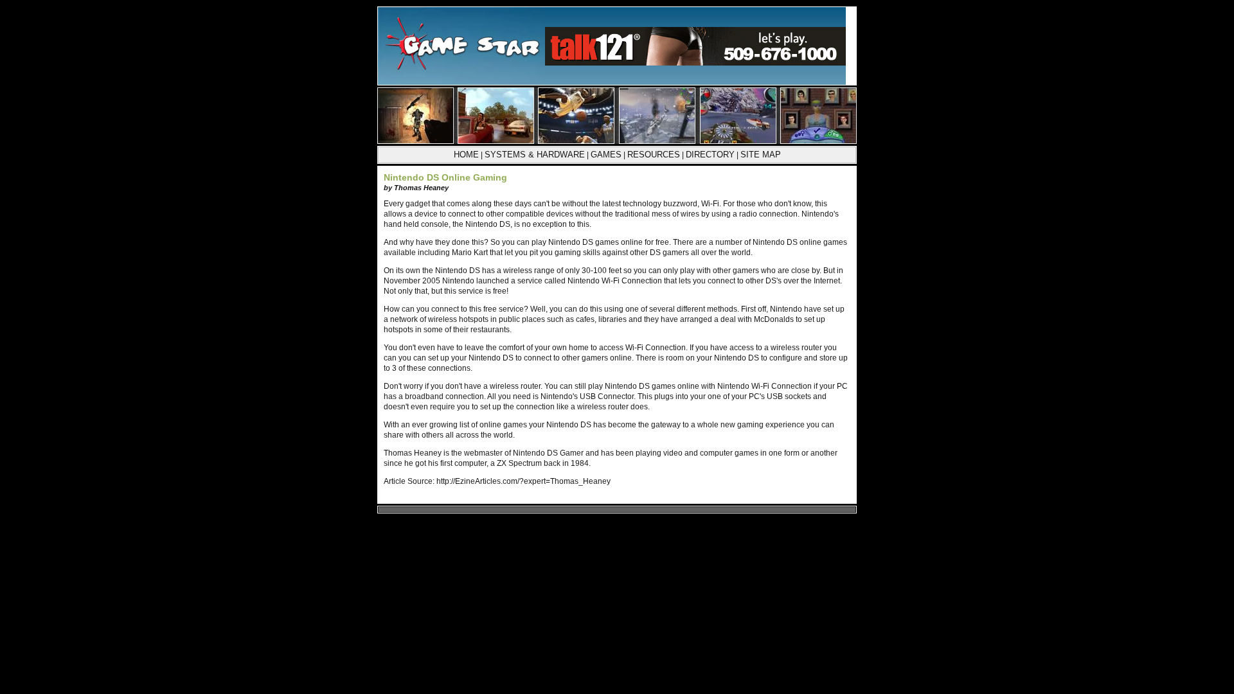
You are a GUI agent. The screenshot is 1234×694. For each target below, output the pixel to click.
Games (606, 154)
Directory (710, 154)
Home (466, 154)
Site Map (760, 154)
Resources (653, 154)
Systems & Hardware (535, 154)
